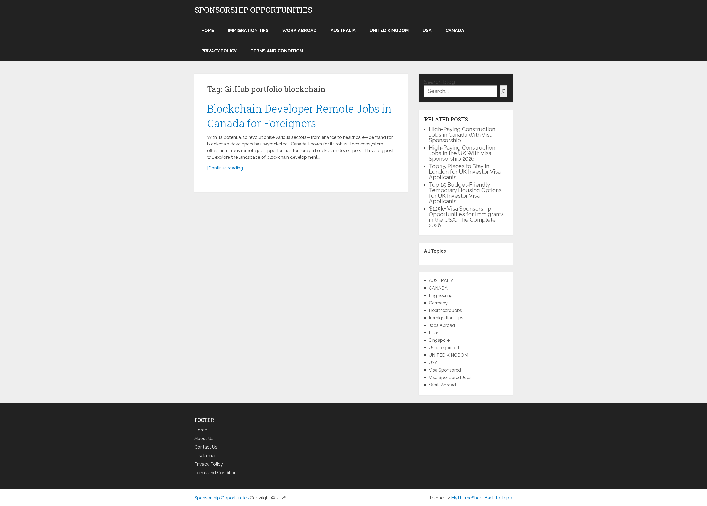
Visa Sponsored (445, 370)
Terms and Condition (276, 51)
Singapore (439, 340)
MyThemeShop (466, 497)
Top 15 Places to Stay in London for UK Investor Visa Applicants (465, 172)
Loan (434, 332)
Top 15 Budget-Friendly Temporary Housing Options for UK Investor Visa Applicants (465, 193)
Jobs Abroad (442, 325)
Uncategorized (444, 347)
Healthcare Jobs (445, 310)
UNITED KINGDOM (389, 30)
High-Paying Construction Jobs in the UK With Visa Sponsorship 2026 (462, 153)
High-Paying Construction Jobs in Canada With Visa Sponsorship (462, 135)
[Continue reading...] (227, 168)
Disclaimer (205, 455)
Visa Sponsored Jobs (450, 377)
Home (207, 30)
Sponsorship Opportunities (253, 10)
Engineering (441, 295)
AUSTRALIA (343, 30)
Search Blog (439, 82)
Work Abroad (299, 30)
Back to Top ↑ (498, 497)
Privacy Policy (219, 51)
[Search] (503, 91)
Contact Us (205, 447)
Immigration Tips (248, 30)
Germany (438, 303)
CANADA (454, 30)
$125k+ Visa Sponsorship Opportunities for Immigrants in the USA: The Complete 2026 (466, 217)
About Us (203, 438)
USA (427, 30)
